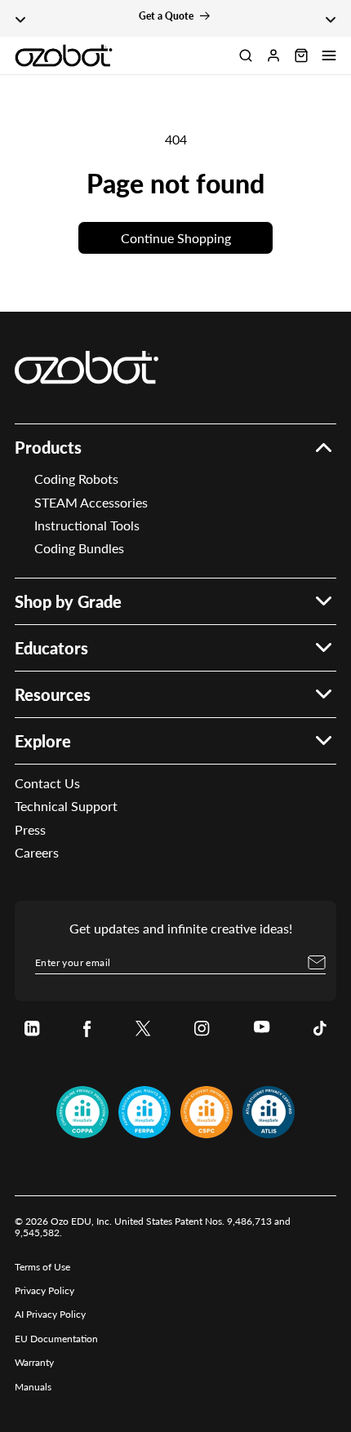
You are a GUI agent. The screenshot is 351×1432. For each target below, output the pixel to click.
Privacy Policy (44, 1290)
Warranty (34, 1362)
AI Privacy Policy (50, 1314)
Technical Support (66, 806)
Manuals (33, 1387)
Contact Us (47, 783)
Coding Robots (76, 478)
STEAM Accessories (91, 502)
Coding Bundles (79, 548)
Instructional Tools (87, 525)
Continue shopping (176, 238)
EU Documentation (56, 1338)
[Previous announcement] (20, 19)
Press (30, 829)
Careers (37, 852)
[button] (329, 55)
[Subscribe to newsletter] (317, 962)
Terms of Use (42, 1267)
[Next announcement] (331, 19)
